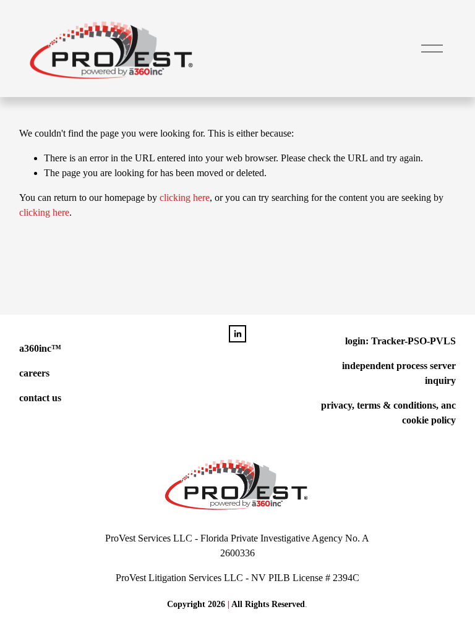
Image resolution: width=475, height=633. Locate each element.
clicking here (185, 197)
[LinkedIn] (237, 333)
